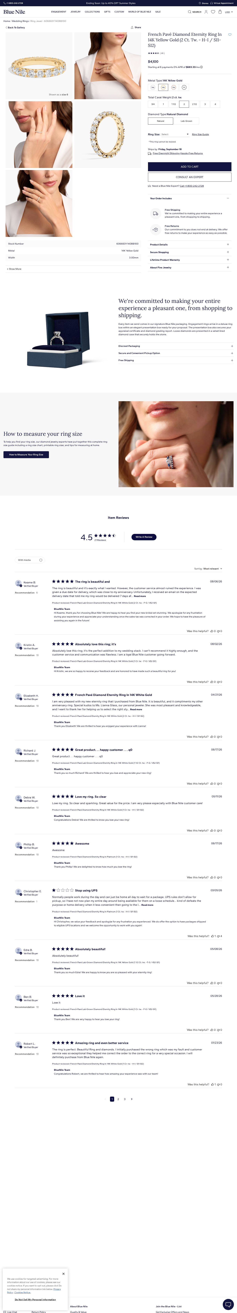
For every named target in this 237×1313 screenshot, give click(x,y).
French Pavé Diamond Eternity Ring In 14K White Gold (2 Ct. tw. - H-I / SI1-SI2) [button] (107, 716)
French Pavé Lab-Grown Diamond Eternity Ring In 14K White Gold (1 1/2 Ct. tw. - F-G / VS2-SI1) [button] (115, 763)
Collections (92, 12)
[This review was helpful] (212, 631)
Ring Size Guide (200, 134)
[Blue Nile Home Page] (14, 12)
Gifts (107, 12)
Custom (119, 12)
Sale (158, 12)
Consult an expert (190, 177)
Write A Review (144, 536)
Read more (140, 596)
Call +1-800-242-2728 (192, 185)
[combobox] (208, 568)
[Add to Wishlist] (229, 34)
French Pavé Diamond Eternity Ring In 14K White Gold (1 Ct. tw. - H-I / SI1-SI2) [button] (107, 810)
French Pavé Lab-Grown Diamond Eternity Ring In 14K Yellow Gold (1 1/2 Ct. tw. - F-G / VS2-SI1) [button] (115, 962)
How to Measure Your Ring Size (26, 454)
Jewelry (75, 12)
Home (6, 21)
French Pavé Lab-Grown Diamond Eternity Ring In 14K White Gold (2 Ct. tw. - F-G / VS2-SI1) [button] (113, 603)
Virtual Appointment (224, 3)
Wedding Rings (20, 21)
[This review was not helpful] (218, 631)
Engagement (58, 12)
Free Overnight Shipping (166, 153)
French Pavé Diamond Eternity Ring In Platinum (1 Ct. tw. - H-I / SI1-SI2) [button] (103, 857)
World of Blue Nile (139, 12)
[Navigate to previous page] (105, 1099)
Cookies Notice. (22, 1292)
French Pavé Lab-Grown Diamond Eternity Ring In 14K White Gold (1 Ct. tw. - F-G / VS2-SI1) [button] (113, 661)
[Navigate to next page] (132, 1099)
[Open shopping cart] (220, 12)
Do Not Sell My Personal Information (35, 1299)
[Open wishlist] (213, 12)
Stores (205, 3)
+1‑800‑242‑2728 (14, 3)
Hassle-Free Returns (191, 153)
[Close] (63, 1274)
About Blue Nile (79, 1306)
